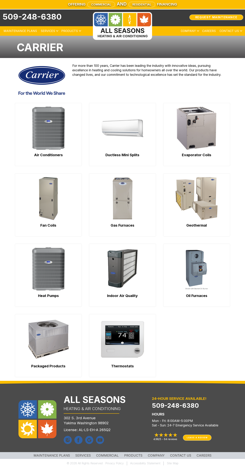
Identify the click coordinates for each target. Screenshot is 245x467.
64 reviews (170, 439)
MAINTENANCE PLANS (52, 455)
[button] (57, 31)
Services (48, 31)
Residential (141, 4)
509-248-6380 (32, 17)
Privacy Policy (114, 463)
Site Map (172, 463)
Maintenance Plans (20, 31)
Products (69, 31)
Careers (209, 31)
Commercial (101, 4)
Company (188, 31)
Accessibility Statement (145, 463)
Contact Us (229, 31)
